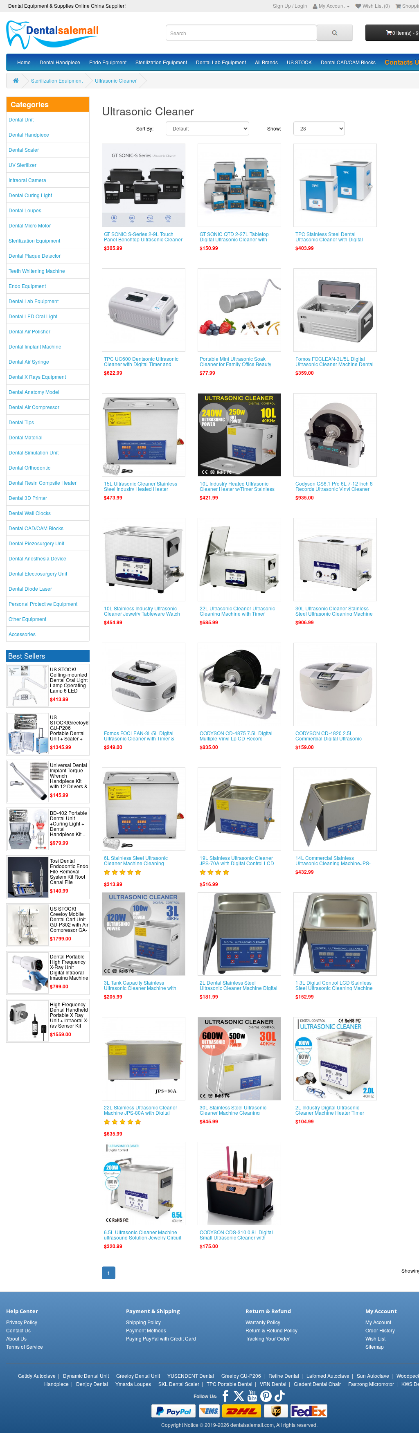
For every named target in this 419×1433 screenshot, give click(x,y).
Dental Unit (21, 119)
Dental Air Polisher (29, 331)
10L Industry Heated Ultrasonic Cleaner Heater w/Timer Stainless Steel (237, 488)
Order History (380, 1330)
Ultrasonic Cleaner (116, 80)
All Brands (266, 61)
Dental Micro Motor (30, 225)
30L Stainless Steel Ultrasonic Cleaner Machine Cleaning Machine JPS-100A (233, 1112)
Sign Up (282, 5)
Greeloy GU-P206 (241, 1375)
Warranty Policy (263, 1321)
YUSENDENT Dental (190, 1375)
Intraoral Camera (27, 179)
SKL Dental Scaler (178, 1383)
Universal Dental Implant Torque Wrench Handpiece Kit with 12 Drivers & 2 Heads (69, 778)
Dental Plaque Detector (35, 255)
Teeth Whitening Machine (37, 270)
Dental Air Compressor (34, 406)
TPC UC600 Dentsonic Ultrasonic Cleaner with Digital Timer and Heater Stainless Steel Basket (141, 364)
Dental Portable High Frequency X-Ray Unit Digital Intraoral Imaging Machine (69, 967)
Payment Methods (146, 1330)
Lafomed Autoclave (327, 1375)
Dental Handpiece (60, 61)
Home (24, 61)
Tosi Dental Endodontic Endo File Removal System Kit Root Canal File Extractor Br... (69, 874)
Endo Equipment (107, 61)
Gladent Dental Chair (317, 1383)
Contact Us (18, 1330)
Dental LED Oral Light (33, 316)
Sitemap (374, 1346)
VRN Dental (273, 1383)
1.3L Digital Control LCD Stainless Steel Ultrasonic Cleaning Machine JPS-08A (334, 988)
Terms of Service (24, 1346)
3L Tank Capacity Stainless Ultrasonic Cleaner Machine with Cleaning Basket (140, 988)
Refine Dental (283, 1375)
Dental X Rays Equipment (37, 376)
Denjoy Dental (92, 1383)
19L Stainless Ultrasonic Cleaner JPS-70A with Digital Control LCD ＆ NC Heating (237, 863)
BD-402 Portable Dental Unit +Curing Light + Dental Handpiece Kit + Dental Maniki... (68, 826)
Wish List (375, 1338)
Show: (274, 128)
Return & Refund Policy (271, 1330)
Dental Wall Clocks (30, 512)
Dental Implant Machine (35, 346)
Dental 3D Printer (28, 497)
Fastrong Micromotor (371, 1383)
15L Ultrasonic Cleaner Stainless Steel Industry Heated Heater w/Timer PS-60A (140, 488)
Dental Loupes (25, 210)
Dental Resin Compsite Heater (43, 482)
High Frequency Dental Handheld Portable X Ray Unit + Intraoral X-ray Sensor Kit (69, 1015)
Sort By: (144, 128)
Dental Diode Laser (30, 588)
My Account (378, 1321)
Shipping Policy (143, 1321)
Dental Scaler (24, 149)
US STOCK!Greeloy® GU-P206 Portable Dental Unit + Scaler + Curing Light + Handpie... (69, 733)
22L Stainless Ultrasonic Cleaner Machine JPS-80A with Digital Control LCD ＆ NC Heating (140, 1112)
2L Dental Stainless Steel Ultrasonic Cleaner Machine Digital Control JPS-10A (238, 988)
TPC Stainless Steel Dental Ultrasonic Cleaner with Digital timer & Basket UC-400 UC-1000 (331, 239)
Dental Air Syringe (29, 361)
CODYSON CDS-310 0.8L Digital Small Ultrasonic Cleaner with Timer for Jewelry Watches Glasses (238, 1237)
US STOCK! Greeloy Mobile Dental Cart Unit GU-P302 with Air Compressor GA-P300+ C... (69, 922)
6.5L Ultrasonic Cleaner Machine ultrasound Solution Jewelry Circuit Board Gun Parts (142, 1237)
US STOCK (299, 61)
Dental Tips (21, 421)
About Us (16, 1338)
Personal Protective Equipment (43, 603)
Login (301, 5)
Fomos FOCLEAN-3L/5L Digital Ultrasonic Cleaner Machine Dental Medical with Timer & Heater (334, 364)
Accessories (22, 633)
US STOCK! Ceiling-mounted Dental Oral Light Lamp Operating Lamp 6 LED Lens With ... (69, 683)
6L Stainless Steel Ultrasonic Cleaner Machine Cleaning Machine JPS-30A (136, 863)
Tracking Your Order (268, 1338)
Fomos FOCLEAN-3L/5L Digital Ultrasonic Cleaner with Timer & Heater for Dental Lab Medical (139, 738)
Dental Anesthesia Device (37, 558)
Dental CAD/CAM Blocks (348, 61)
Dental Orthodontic (29, 467)
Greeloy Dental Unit (138, 1375)
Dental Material (26, 437)
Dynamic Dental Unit (86, 1375)
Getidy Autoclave (37, 1375)
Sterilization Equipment (161, 61)
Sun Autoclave (373, 1375)
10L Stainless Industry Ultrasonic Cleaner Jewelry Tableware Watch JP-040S (142, 613)
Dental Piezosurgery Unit (36, 543)
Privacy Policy (21, 1321)
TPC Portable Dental (229, 1383)
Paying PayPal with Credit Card (161, 1338)
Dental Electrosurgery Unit (38, 573)
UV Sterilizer (22, 164)
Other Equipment (27, 618)
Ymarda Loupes (133, 1383)
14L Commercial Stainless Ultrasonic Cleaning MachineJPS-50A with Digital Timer (333, 863)
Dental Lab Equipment (221, 61)
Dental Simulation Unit (34, 452)
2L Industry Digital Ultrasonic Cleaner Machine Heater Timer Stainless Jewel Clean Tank (329, 1112)
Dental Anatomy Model (34, 391)
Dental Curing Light (30, 194)
